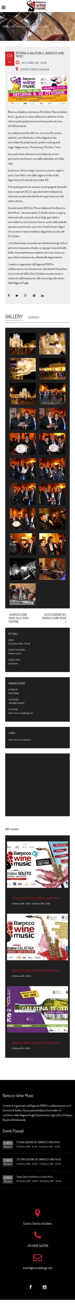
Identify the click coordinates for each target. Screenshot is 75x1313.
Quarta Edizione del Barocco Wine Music (36, 970)
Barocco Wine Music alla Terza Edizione (19, 618)
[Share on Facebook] (9, 295)
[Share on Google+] (26, 295)
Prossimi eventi (14, 653)
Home (6, 26)
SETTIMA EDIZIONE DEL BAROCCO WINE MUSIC (39, 1159)
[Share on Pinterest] (34, 295)
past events (13, 663)
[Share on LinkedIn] (42, 295)
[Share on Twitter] (17, 295)
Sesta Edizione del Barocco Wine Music (54, 618)
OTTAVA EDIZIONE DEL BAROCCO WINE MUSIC (36, 898)
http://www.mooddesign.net (20, 713)
